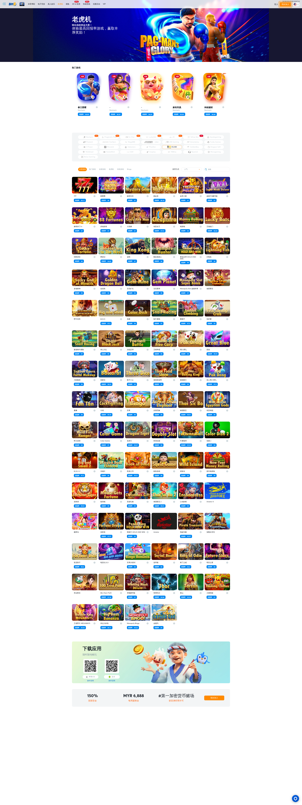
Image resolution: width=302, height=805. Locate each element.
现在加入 (285, 4)
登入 (276, 4)
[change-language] (296, 4)
